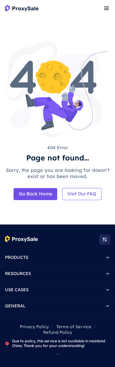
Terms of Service (73, 326)
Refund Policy (57, 332)
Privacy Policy (34, 326)
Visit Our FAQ (81, 194)
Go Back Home (35, 194)
